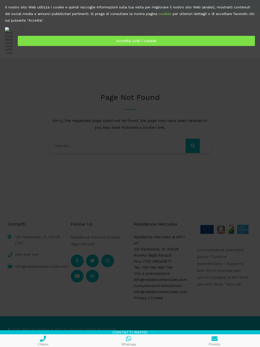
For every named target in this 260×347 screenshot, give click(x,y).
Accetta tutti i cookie (136, 40)
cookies (164, 14)
